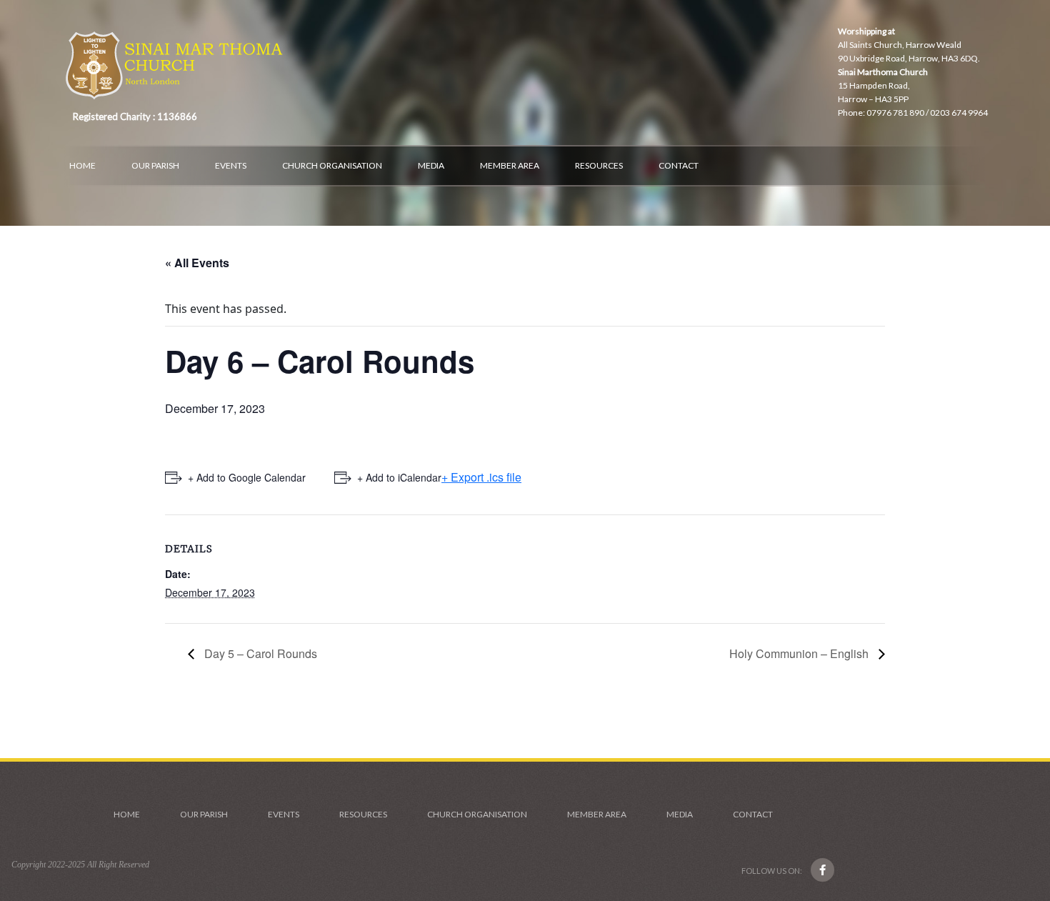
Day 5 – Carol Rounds (259, 653)
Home (82, 165)
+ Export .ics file (481, 477)
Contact (679, 165)
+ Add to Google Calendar (247, 477)
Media (431, 165)
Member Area (509, 165)
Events (230, 165)
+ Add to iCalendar (399, 477)
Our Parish (155, 165)
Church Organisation (332, 165)
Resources (599, 165)
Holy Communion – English (800, 653)
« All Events (197, 262)
